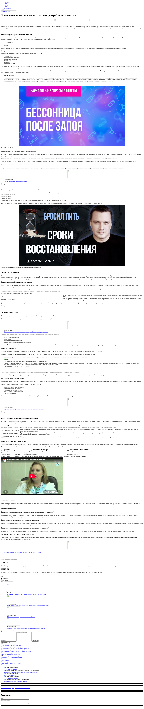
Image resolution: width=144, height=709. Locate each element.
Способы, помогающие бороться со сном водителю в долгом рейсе (26, 628)
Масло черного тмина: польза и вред (11, 663)
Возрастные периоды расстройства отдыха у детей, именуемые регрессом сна (26, 332)
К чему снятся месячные (11, 678)
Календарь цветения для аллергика (11, 645)
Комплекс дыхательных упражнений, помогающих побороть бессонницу (28, 605)
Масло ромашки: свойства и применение (15, 681)
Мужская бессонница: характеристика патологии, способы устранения (24, 409)
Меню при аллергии (6, 660)
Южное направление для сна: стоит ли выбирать (21, 617)
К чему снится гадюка (10, 669)
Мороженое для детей (10, 675)
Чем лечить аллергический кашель (10, 654)
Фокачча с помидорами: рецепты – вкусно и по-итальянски (21, 672)
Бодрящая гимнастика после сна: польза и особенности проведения (23, 552)
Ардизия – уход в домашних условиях (11, 657)
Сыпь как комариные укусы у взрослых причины (15, 648)
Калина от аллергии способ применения (15, 181)
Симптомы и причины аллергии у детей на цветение (16, 651)
